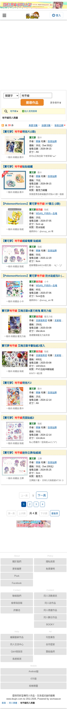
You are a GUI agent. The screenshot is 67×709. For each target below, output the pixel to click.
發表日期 (58, 125)
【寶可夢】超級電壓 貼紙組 (21, 240)
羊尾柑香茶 (41, 320)
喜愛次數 (33, 125)
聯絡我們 (16, 595)
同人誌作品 (50, 603)
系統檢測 (16, 658)
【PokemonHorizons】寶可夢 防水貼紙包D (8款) (34, 275)
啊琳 (38, 141)
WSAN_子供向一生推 (46, 213)
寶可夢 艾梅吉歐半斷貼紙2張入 (23, 345)
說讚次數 (46, 125)
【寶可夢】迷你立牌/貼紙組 (21, 452)
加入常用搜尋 (31, 111)
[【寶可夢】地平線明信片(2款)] (15, 145)
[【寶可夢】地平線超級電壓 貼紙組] (15, 254)
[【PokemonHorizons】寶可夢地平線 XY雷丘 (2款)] (15, 217)
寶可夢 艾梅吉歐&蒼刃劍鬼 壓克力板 (26, 310)
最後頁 (54, 513)
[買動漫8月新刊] (33, 5)
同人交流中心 (17, 644)
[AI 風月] (33, 525)
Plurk (16, 576)
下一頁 (42, 495)
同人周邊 (13, 703)
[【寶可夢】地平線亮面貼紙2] (15, 431)
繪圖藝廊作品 (17, 637)
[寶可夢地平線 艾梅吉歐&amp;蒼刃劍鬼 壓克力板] (15, 324)
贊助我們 (50, 651)
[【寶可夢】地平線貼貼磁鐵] (15, 180)
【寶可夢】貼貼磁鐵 (17, 166)
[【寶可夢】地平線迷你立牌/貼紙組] (15, 466)
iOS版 (34, 678)
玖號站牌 (52, 141)
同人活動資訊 (50, 595)
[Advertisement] (33, 55)
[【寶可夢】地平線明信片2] (15, 396)
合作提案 (50, 644)
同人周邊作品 (50, 610)
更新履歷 (16, 568)
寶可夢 (32, 137)
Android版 (33, 671)
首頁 (4, 703)
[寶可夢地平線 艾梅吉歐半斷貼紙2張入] (15, 359)
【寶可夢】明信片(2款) (19, 131)
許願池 (16, 610)
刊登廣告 (50, 637)
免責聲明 (50, 568)
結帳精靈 (33, 686)
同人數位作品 (50, 617)
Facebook (17, 583)
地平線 (13, 111)
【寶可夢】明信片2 (16, 382)
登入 (58, 15)
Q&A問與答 (17, 651)
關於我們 (16, 561)
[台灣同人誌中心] (32, 15)
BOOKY (50, 624)
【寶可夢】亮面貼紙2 (18, 417)
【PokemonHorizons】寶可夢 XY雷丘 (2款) (31, 203)
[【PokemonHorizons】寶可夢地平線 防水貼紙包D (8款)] (15, 289)
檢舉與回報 (16, 603)
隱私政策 (50, 561)
